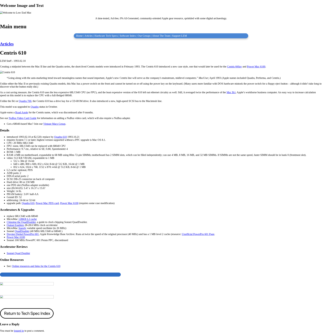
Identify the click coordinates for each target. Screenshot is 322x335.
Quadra (35, 106)
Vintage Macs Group (54, 123)
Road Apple (21, 112)
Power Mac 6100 (256, 66)
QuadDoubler (22, 231)
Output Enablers (15, 225)
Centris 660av (234, 66)
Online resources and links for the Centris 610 (36, 266)
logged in (19, 330)
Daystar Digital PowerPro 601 (23, 234)
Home (79, 35)
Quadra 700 (25, 101)
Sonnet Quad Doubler (18, 253)
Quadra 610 (60, 136)
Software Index (128, 35)
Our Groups (144, 35)
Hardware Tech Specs (106, 35)
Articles (88, 35)
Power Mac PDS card (47, 203)
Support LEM (179, 35)
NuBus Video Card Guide (22, 118)
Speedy (22, 228)
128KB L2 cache (27, 219)
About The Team (161, 35)
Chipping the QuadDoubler (21, 222)
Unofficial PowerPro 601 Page (198, 234)
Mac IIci (231, 92)
